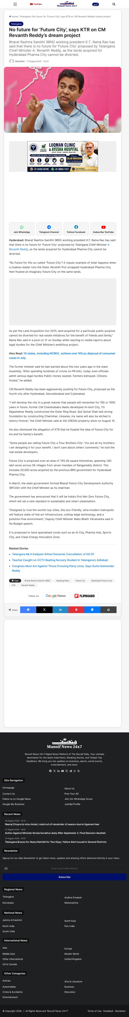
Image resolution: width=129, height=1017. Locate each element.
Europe (68, 948)
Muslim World (71, 953)
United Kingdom (73, 959)
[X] (54, 771)
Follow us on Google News (17, 799)
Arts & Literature (73, 981)
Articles (7, 980)
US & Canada (10, 964)
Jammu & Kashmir (12, 920)
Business (69, 986)
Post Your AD (71, 793)
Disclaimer (120, 1011)
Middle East (9, 953)
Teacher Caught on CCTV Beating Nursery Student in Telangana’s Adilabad (60, 560)
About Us (69, 788)
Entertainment (10, 997)
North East (70, 921)
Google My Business (13, 804)
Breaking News (62, 580)
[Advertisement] (62, 198)
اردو (95, 4)
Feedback (108, 1011)
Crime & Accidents (13, 992)
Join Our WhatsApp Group (78, 799)
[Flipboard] (84, 596)
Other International (13, 959)
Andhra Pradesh (73, 897)
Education (69, 992)
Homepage (8, 787)
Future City (80, 580)
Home (14, 16)
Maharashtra (71, 902)
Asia (5, 947)
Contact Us (9, 793)
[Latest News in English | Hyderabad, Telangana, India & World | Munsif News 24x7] (67, 4)
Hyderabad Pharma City (101, 580)
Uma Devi (20, 61)
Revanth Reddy (28, 585)
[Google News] (55, 596)
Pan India (69, 926)
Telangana (25, 16)
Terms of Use (95, 1011)
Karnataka (8, 902)
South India (9, 931)
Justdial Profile (72, 804)
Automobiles (9, 986)
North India (8, 926)
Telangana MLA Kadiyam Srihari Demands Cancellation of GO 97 (53, 554)
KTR (13, 585)
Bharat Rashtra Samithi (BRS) (37, 580)
